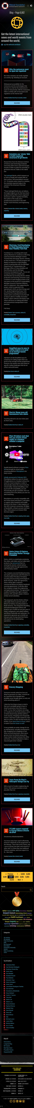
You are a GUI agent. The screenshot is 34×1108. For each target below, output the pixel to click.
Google (9, 917)
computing (20, 516)
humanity (24, 917)
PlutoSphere (20, 471)
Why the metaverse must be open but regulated (19, 70)
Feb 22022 (6, 70)
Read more (17, 103)
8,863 (17, 876)
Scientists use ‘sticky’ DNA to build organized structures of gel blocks (19, 156)
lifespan (7, 922)
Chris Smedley (10, 1027)
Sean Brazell (9, 1010)
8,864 (22, 876)
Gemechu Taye (11, 313)
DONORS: (12, 1084)
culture (16, 915)
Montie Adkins (10, 1023)
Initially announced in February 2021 (15, 477)
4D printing (7, 939)
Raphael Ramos (10, 1006)
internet (24, 98)
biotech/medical (19, 209)
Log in (5, 44)
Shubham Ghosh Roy (12, 98)
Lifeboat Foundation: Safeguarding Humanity (13, 5)
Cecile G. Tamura (11, 995)
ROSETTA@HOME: (6, 1091)
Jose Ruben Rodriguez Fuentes (14, 986)
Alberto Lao (9, 1001)
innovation (20, 98)
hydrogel (9, 175)
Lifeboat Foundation (13, 1099)
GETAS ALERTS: (21, 1079)
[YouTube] (20, 1101)
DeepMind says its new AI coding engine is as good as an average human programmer (19, 351)
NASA (17, 922)
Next (19, 879)
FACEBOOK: (7, 1075)
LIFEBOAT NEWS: (21, 1075)
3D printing (7, 937)
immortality (6, 919)
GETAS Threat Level (17, 1069)
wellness (27, 926)
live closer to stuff (18, 723)
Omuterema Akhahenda (12, 991)
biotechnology (19, 913)
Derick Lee (9, 999)
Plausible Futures (8, 1050)
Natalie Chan (9, 1008)
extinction (27, 915)
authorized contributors (14, 44)
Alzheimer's (10, 911)
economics (17, 313)
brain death (4, 915)
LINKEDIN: (7, 1079)
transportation (13, 315)
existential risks (22, 915)
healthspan (19, 917)
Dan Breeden (9, 973)
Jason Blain (9, 1021)
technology (13, 926)
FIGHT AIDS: (8, 1086)
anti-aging (16, 911)
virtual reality (6, 518)
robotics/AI (23, 313)
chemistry (25, 209)
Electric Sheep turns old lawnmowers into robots (18, 413)
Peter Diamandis (8, 941)
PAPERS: (20, 1091)
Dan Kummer (9, 988)
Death (18, 915)
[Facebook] (11, 1101)
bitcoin (25, 913)
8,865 (27, 876)
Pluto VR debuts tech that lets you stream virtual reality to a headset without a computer (19, 439)
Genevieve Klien (11, 209)
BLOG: (19, 1081)
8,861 (5, 876)
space (28, 516)
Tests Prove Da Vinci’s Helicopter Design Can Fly (19, 780)
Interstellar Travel (13, 919)
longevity (13, 922)
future (30, 915)
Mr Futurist (7, 1046)
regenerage (7, 924)
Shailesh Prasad (10, 975)
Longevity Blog (8, 1044)
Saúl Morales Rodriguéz (12, 967)
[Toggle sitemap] (28, 6)
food (19, 745)
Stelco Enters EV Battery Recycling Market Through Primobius (19, 553)
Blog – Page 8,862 (17, 13)
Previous (10, 874)
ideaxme (28, 917)
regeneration (15, 924)
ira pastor (20, 919)
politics (24, 921)
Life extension (27, 919)
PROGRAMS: (20, 1089)
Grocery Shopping (16, 687)
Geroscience (7, 1042)
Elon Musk (7, 946)
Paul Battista (9, 978)
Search (31, 890)
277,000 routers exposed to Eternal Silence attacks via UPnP (19, 830)
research (20, 924)
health (13, 917)
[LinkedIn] (17, 1101)
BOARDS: (20, 1084)
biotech (12, 913)
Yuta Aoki (8, 997)
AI (6, 911)
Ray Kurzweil (7, 944)
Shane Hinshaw (10, 1004)
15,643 (12, 879)
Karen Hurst (9, 984)
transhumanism (20, 926)
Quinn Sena (10, 371)
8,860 (28, 874)
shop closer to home (19, 721)
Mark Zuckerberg (8, 951)
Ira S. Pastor (9, 1025)
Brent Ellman (9, 1014)
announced (16, 563)
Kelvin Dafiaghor (10, 982)
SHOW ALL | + (6, 1030)
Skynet (6, 949)
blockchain (29, 913)
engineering (6, 211)
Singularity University (9, 947)
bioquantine (29, 911)
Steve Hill (8, 1012)
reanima (28, 922)
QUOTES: (19, 1094)
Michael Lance (10, 1019)
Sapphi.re (28, 1099)
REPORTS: (20, 1086)
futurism (6, 917)
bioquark (6, 913)
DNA (5, 942)
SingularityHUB (8, 1052)
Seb (7, 1017)
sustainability (6, 315)
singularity (26, 924)
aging (4, 911)
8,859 (23, 874)
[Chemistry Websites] (17, 899)
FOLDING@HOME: (7, 1089)
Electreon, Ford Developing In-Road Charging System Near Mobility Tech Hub (19, 247)
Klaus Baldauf (10, 993)
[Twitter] (14, 1101)
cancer (7, 915)
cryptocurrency (11, 915)
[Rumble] (23, 1101)
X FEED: (7, 1081)
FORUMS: (13, 1094)
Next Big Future (8, 1048)
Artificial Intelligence (23, 911)
